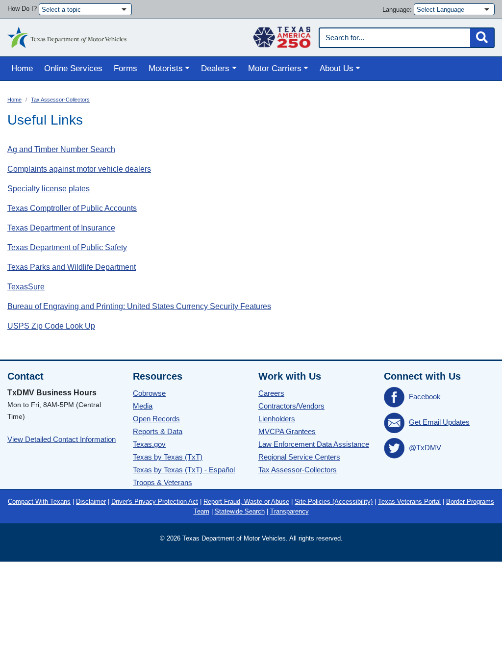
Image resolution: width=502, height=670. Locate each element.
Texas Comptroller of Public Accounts (72, 208)
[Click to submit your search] (482, 37)
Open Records (156, 418)
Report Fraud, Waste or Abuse (246, 501)
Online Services (73, 68)
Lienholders (276, 418)
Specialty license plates (48, 188)
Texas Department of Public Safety (67, 247)
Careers (271, 393)
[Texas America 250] (282, 35)
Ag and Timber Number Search (61, 149)
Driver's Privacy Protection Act (154, 501)
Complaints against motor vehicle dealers (79, 169)
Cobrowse (149, 393)
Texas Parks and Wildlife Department (71, 267)
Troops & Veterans (162, 482)
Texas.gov (149, 444)
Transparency (289, 511)
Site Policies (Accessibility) (334, 501)
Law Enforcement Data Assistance (313, 444)
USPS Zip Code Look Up (51, 326)
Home (22, 68)
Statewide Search (240, 511)
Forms (125, 68)
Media (142, 406)
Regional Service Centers (299, 457)
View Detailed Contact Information (61, 439)
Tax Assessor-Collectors (60, 100)
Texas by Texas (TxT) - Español (184, 469)
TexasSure (26, 287)
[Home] (66, 35)
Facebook (425, 396)
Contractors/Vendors (291, 406)
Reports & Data (157, 431)
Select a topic (61, 9)
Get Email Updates (439, 422)
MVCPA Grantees (287, 431)
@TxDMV (425, 447)
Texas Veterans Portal (409, 501)
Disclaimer (91, 501)
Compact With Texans (39, 501)
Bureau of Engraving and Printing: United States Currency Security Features (139, 306)
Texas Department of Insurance (61, 228)
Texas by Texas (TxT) (167, 457)
